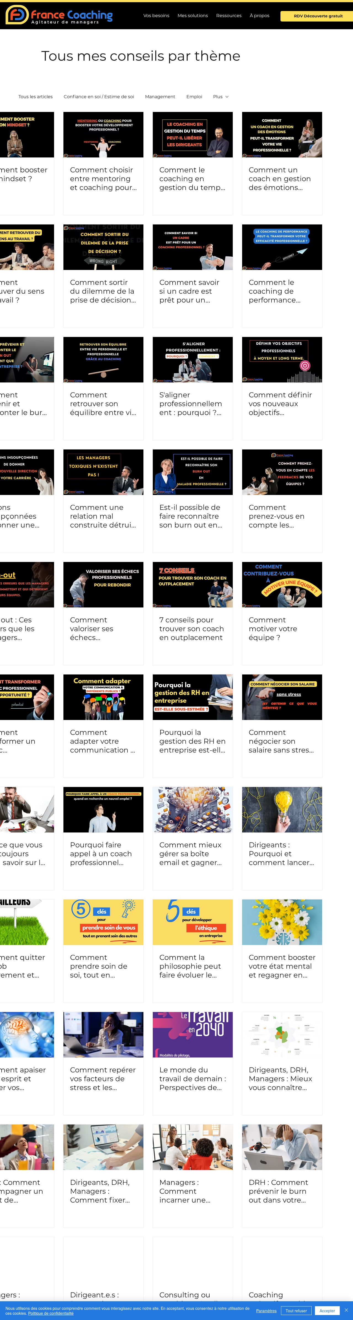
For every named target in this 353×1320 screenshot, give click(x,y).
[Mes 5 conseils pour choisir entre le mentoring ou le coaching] (103, 134)
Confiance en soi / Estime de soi (99, 96)
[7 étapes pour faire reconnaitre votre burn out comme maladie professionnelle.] (193, 472)
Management (160, 96)
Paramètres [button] (266, 1310)
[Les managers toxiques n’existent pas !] (103, 472)
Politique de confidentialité (51, 1313)
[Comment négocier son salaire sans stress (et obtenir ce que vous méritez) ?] (282, 697)
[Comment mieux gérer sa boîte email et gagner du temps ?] (193, 809)
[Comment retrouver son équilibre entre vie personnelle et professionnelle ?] (103, 359)
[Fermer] (346, 1311)
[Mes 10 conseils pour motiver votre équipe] (282, 584)
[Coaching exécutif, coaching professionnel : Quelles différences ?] (282, 1259)
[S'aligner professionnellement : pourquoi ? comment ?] (193, 359)
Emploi (194, 96)
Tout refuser (296, 1310)
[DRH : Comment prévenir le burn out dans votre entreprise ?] (282, 1147)
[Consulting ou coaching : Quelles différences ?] (193, 1259)
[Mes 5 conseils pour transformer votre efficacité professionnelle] (282, 247)
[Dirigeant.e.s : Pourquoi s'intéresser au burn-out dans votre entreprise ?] (103, 1259)
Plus (218, 96)
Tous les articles (35, 96)
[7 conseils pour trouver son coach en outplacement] (193, 584)
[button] (229, 16)
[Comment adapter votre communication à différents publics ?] (103, 697)
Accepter (327, 1310)
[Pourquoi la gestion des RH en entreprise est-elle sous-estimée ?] (193, 697)
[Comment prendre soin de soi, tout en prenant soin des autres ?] (103, 922)
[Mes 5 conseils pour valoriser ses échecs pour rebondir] (103, 584)
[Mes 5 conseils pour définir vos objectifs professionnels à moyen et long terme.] (282, 359)
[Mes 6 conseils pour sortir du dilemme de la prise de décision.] (103, 247)
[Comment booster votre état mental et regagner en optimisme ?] (282, 922)
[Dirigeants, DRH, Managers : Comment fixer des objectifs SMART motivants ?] (103, 1147)
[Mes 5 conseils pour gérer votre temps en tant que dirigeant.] (193, 134)
